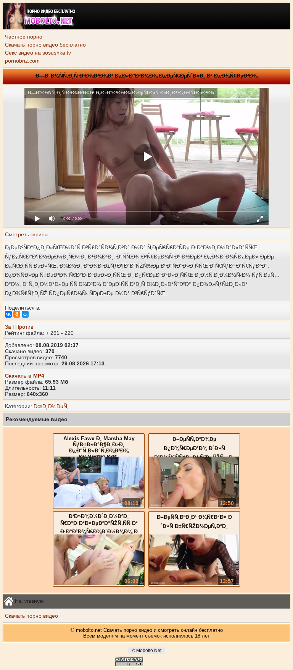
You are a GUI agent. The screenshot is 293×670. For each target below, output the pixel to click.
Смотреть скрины (26, 234)
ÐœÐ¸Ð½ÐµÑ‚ (51, 406)
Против (24, 327)
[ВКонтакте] (8, 314)
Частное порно (23, 37)
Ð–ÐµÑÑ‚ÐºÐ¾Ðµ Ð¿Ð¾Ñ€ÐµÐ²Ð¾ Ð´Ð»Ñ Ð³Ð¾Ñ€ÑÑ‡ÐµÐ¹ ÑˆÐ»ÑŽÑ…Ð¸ (194, 448)
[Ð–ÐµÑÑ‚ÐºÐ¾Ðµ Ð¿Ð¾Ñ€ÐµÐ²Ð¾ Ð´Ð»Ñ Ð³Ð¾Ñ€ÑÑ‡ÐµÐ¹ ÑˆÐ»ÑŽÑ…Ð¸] (194, 505)
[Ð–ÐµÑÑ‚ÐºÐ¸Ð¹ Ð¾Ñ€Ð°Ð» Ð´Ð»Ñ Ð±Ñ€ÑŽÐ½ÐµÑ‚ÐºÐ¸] (194, 583)
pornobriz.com (22, 61)
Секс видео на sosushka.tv (38, 53)
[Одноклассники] (16, 314)
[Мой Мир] (25, 314)
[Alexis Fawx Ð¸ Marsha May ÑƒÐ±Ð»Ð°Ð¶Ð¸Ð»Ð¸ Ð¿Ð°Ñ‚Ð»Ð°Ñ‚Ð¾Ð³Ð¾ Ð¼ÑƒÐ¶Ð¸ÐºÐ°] (99, 505)
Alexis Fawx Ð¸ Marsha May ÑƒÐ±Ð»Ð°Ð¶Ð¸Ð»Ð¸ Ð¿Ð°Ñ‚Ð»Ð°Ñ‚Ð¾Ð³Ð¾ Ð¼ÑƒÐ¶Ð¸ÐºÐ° (99, 447)
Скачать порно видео (31, 616)
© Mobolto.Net (146, 650)
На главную (28, 600)
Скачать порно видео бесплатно (45, 45)
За (8, 327)
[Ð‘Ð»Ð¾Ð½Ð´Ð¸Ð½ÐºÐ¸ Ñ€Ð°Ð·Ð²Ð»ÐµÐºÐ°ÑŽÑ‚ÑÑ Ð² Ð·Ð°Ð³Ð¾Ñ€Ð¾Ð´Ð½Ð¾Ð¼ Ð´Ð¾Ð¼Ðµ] (99, 583)
